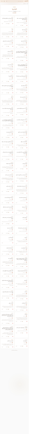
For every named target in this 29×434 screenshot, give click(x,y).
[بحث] (6, 1)
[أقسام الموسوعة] (4, 1)
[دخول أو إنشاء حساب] (1, 1)
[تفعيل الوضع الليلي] (3, 1)
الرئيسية (27, 3)
